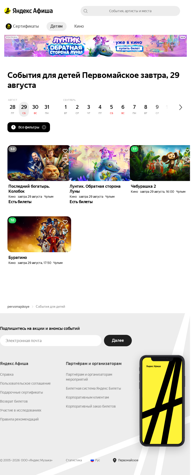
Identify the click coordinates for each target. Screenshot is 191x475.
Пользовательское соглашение (25, 383)
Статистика (74, 460)
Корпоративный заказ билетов (91, 406)
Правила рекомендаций (19, 419)
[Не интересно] (65, 160)
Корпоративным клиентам (87, 397)
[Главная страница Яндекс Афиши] (7, 11)
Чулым (48, 196)
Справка (6, 374)
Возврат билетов (14, 401)
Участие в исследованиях (20, 410)
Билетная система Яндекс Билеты (93, 388)
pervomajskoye (18, 306)
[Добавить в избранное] (65, 151)
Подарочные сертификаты (21, 392)
